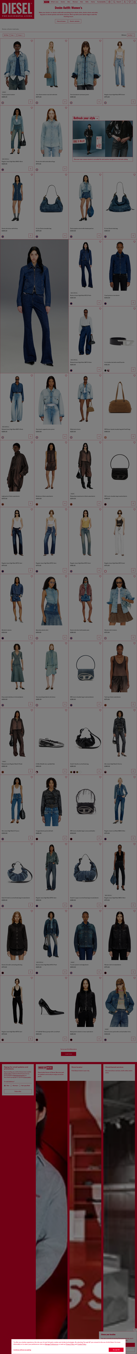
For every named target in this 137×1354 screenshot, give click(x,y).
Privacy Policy (70, 1344)
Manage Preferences (51, 1344)
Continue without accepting (22, 1350)
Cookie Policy (82, 1344)
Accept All (116, 1350)
